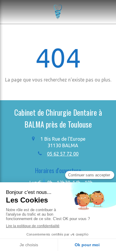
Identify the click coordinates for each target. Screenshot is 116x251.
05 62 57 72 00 (63, 153)
